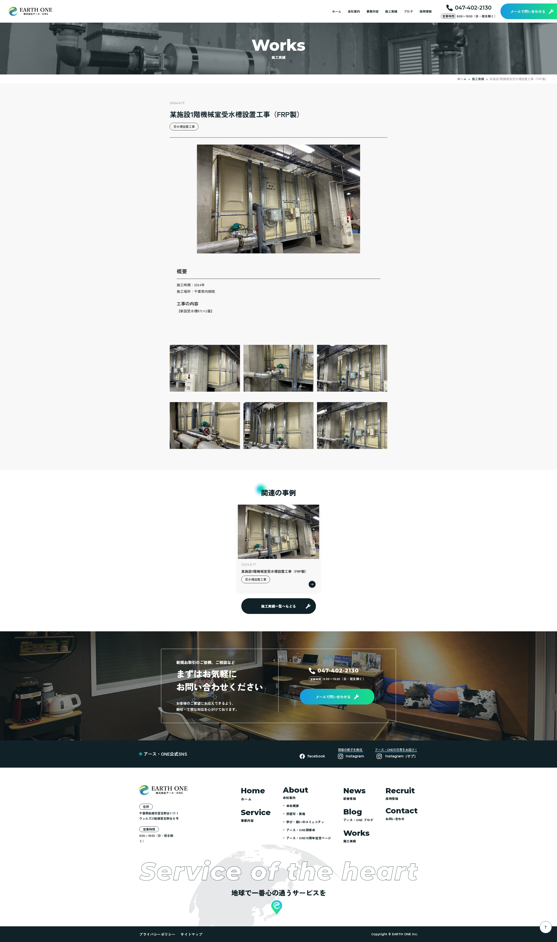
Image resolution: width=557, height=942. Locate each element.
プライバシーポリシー (157, 934)
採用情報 (425, 11)
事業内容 (372, 11)
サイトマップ (191, 934)
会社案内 (354, 11)
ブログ (408, 11)
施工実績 (391, 11)
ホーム (336, 11)
